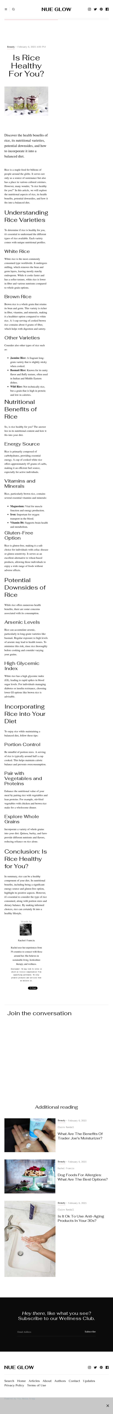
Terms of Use (36, 1385)
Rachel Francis (26, 940)
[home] (56, 9)
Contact (74, 1381)
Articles (34, 1381)
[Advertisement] (26, 35)
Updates (89, 1381)
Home (21, 1381)
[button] (5, 9)
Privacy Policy (14, 1385)
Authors (60, 1381)
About (47, 1381)
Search (9, 1381)
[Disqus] (56, 1057)
